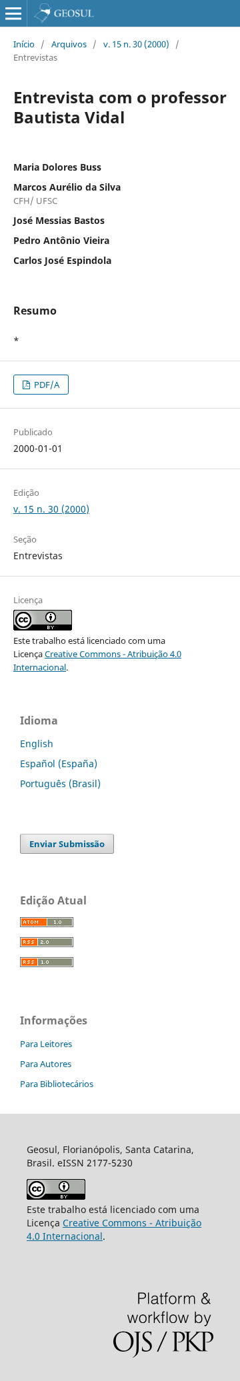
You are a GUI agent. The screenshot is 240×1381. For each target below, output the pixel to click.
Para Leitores (46, 1044)
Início (24, 44)
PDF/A (45, 385)
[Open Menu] (13, 13)
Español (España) (58, 763)
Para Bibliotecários (56, 1084)
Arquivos (69, 44)
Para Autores (45, 1064)
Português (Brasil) (60, 783)
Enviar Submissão (67, 844)
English (36, 743)
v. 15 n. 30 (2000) (136, 44)
